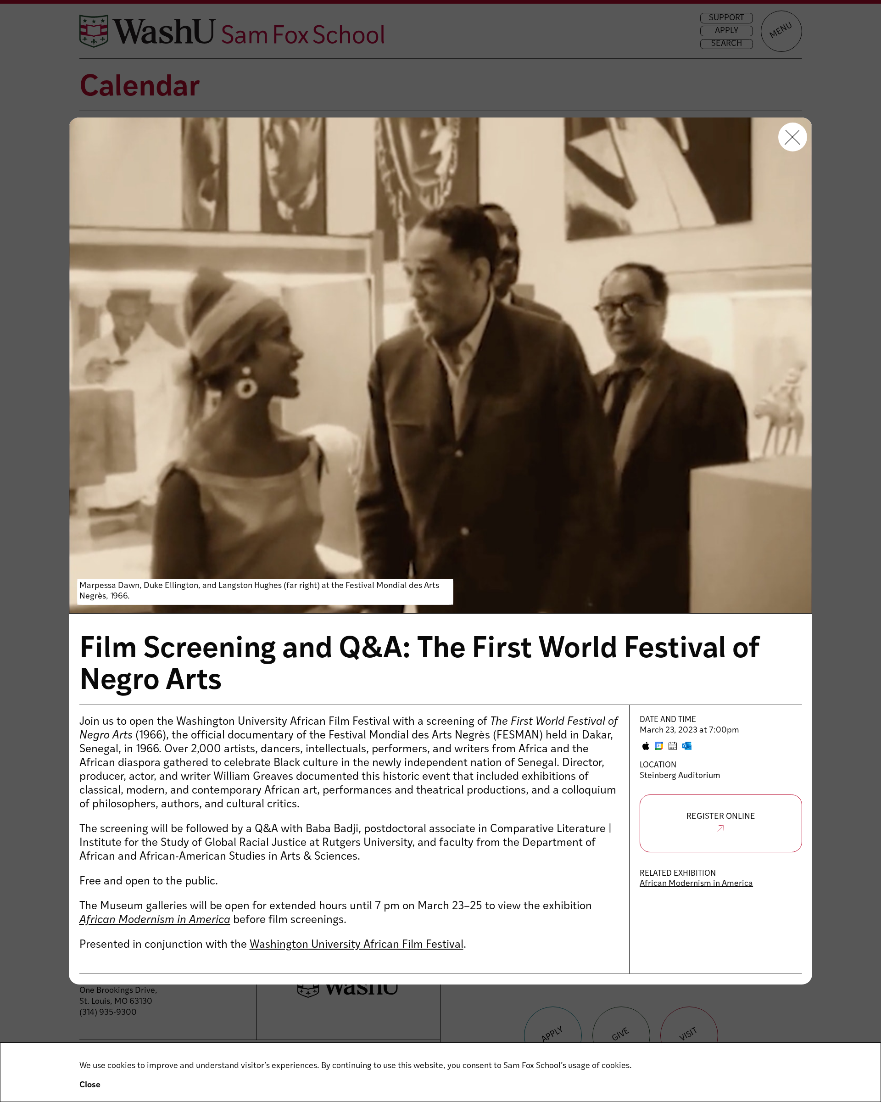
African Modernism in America (696, 884)
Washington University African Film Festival (356, 945)
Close (89, 1085)
